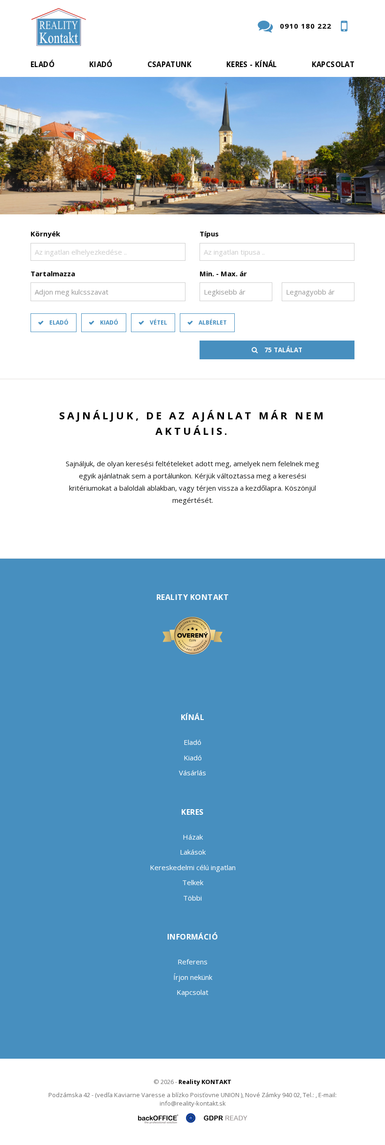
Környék (45, 233)
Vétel (158, 322)
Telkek (192, 882)
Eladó (42, 64)
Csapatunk (169, 64)
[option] (192, 145)
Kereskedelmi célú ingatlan (193, 867)
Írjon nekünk (192, 977)
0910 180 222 (305, 25)
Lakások (193, 852)
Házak (193, 837)
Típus (209, 233)
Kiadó (101, 64)
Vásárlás (192, 772)
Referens (192, 961)
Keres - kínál (251, 64)
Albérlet (213, 322)
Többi (192, 897)
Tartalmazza (53, 273)
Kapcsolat (333, 64)
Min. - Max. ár (223, 273)
